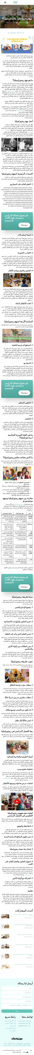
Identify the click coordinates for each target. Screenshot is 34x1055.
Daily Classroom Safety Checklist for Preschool (24, 944)
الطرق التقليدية (11, 91)
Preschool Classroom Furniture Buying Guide (25, 934)
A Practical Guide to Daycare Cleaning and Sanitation (23, 964)
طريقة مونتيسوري (19, 504)
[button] (5, 2)
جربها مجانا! (24, 225)
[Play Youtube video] (17, 801)
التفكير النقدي (20, 110)
